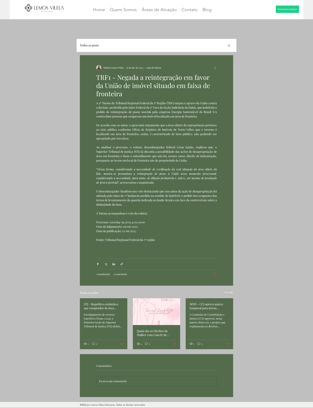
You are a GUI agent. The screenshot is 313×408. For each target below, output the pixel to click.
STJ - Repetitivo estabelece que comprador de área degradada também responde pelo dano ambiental (103, 306)
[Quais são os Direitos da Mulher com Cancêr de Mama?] (156, 311)
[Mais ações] (215, 68)
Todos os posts (89, 45)
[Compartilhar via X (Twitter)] (105, 264)
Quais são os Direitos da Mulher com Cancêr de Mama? (152, 333)
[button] (287, 9)
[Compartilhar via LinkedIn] (113, 264)
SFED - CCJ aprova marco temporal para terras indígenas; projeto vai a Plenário (206, 306)
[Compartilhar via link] (121, 264)
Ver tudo (228, 292)
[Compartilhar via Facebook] (97, 264)
